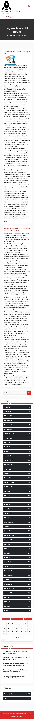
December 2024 (8, 469)
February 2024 (8, 513)
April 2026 (7, 407)
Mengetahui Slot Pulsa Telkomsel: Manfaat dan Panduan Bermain (16, 658)
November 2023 (8, 526)
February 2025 (8, 460)
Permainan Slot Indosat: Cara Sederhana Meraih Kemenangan (15, 652)
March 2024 (7, 509)
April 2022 (7, 610)
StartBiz (20, 716)
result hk (13, 65)
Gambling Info (8, 694)
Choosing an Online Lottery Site (17, 52)
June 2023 (7, 548)
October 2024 (8, 478)
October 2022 (8, 584)
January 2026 (8, 420)
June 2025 (7, 447)
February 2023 (8, 566)
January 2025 (8, 464)
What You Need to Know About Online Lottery (17, 229)
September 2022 (9, 588)
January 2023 (8, 571)
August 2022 (8, 593)
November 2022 (8, 579)
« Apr (3, 640)
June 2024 (7, 495)
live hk (19, 233)
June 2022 (7, 602)
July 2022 (7, 597)
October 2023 (8, 531)
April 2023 (7, 557)
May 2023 (7, 553)
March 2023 (7, 562)
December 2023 (8, 522)
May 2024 (7, 500)
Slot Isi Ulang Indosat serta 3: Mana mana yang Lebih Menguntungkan (16, 670)
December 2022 (8, 575)
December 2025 (8, 425)
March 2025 (7, 456)
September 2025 (9, 433)
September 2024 (9, 482)
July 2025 (7, 442)
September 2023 (9, 535)
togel (5, 698)
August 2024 (8, 487)
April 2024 (7, 504)
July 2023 (7, 544)
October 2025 (8, 429)
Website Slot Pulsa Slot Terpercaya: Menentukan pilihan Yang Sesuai (14, 677)
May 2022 (7, 606)
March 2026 (7, 411)
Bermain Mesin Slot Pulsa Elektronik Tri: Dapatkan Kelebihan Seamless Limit (15, 664)
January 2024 (8, 518)
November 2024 (8, 473)
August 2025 (8, 438)
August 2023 (8, 540)
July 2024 (7, 491)
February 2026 (8, 416)
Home (9, 35)
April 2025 (7, 451)
